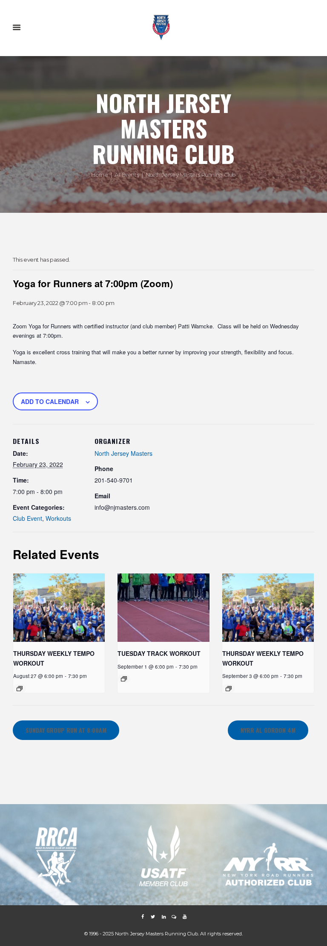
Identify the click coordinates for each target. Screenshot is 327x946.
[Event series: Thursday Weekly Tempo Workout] (20, 688)
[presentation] (59, 607)
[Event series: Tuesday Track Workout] (124, 678)
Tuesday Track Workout (159, 653)
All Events (127, 174)
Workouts (58, 518)
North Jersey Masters (123, 453)
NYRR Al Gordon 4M (268, 730)
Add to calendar (50, 401)
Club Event (27, 518)
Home (99, 174)
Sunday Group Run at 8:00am (66, 730)
